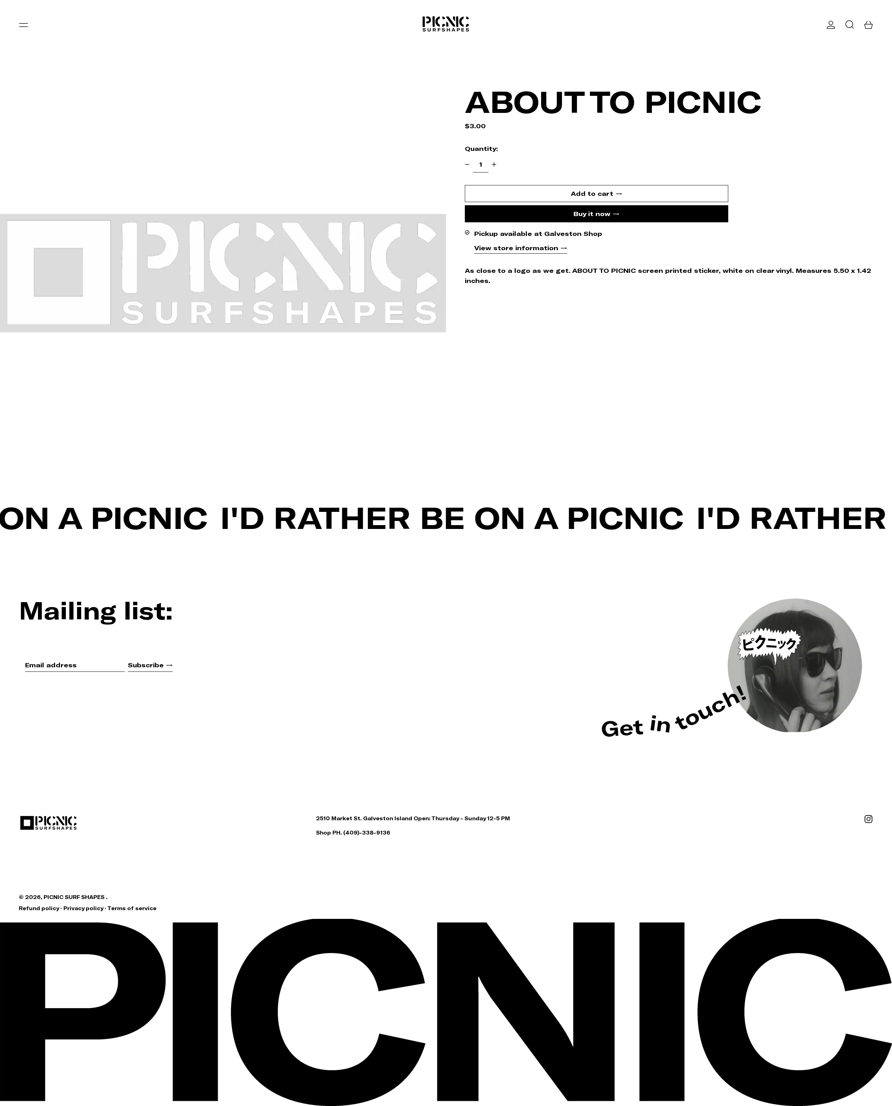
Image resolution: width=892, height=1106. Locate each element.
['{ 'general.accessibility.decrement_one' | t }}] (467, 164)
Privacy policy (83, 908)
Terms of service (131, 908)
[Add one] (494, 164)
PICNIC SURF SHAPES (75, 897)
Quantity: (481, 148)
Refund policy (39, 908)
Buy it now (592, 213)
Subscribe (146, 665)
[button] (849, 24)
